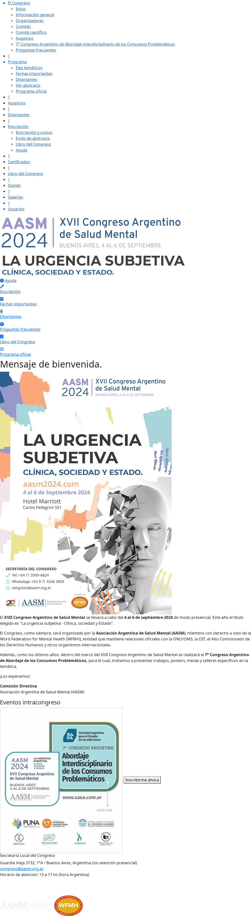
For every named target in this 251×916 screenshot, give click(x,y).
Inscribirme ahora (142, 780)
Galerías (15, 197)
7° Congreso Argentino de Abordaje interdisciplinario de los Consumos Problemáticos (95, 44)
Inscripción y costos (34, 132)
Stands (14, 185)
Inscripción (18, 126)
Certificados (19, 162)
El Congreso (19, 3)
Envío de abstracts (33, 138)
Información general (35, 14)
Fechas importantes (34, 73)
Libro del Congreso (33, 144)
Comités (23, 26)
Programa (17, 61)
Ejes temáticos (29, 67)
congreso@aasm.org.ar (22, 868)
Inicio (21, 9)
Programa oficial (31, 91)
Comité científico (31, 32)
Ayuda (21, 150)
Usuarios (16, 209)
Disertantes (26, 79)
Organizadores (30, 20)
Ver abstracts (28, 85)
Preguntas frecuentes (36, 50)
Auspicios (24, 38)
